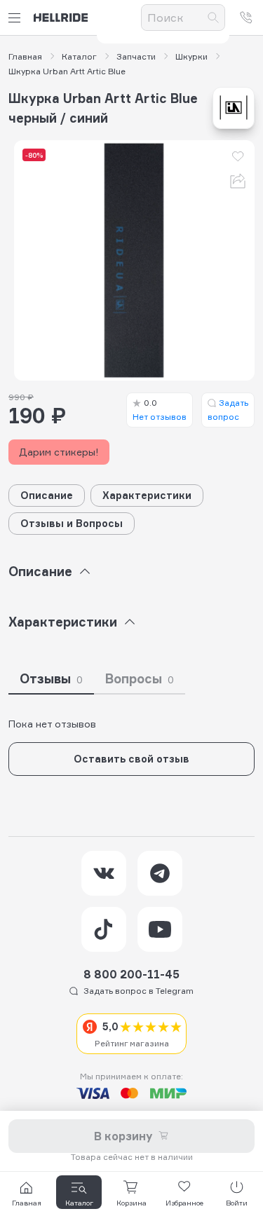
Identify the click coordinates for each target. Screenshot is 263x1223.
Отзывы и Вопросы (71, 523)
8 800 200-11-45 (131, 974)
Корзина (131, 1202)
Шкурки (191, 57)
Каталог (79, 57)
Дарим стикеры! (59, 452)
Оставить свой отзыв (131, 759)
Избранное (184, 1202)
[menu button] (16, 17)
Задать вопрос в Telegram (138, 990)
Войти (237, 1202)
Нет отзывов (160, 409)
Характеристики (146, 495)
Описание (46, 495)
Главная (25, 57)
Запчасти (136, 57)
